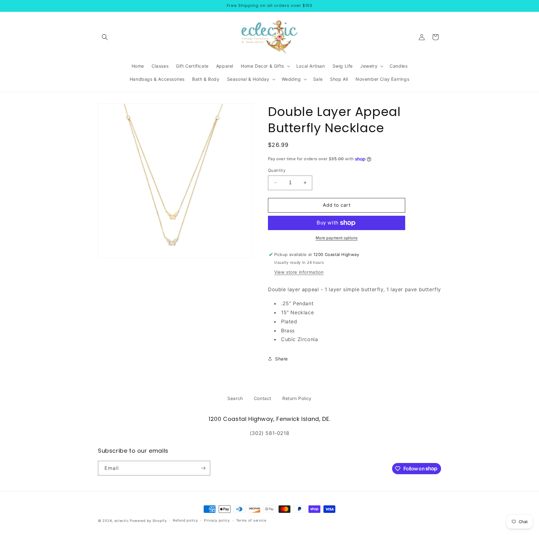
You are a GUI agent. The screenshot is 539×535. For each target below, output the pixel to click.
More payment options (337, 237)
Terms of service (251, 520)
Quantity (276, 170)
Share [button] (281, 358)
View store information (298, 272)
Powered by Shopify (148, 520)
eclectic (121, 520)
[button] (105, 37)
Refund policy (185, 520)
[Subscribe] (203, 468)
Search (235, 398)
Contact (262, 398)
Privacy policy (217, 520)
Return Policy (297, 398)
